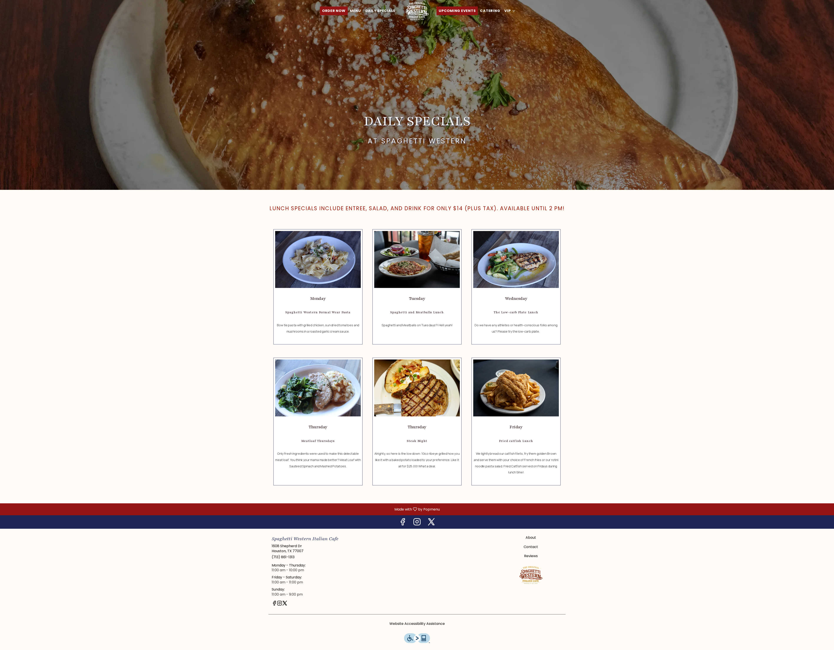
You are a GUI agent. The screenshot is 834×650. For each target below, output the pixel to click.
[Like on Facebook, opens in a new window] (403, 523)
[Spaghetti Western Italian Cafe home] (417, 11)
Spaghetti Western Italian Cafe (531, 575)
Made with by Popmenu (221, 509)
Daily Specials (380, 10)
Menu (355, 10)
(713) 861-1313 (283, 557)
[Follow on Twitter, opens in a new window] (431, 523)
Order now (334, 10)
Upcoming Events (457, 10)
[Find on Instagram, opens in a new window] (417, 523)
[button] (510, 11)
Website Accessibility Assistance (417, 623)
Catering (490, 10)
